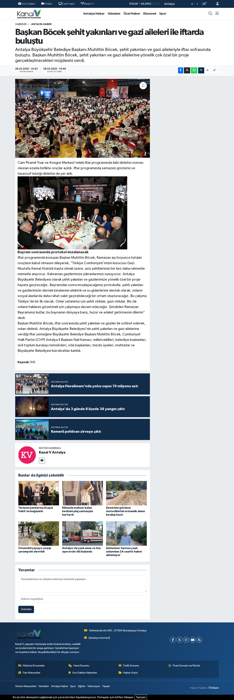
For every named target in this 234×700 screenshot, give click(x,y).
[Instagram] (186, 640)
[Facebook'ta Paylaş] (180, 70)
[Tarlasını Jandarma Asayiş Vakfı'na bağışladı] (38, 493)
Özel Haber (131, 13)
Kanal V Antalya (52, 452)
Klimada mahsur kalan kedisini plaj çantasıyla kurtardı (77, 511)
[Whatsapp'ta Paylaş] (194, 70)
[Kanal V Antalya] (27, 454)
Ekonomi (149, 13)
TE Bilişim (213, 687)
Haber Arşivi (130, 672)
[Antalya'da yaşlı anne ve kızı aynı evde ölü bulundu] (82, 533)
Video (48, 3)
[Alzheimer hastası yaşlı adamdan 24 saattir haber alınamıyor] (126, 533)
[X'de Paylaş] (187, 70)
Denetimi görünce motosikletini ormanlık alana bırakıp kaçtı (125, 511)
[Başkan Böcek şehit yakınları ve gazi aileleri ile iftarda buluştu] (82, 118)
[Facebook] (173, 640)
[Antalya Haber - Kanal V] (29, 14)
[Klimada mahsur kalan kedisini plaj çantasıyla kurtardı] (82, 493)
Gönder (26, 609)
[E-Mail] (42, 461)
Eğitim (81, 686)
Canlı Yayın (68, 3)
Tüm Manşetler (31, 672)
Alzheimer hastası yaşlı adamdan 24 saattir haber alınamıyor (124, 551)
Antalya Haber (94, 13)
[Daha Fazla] (201, 70)
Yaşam (106, 686)
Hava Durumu (81, 665)
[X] (179, 640)
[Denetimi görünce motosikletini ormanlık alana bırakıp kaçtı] (126, 493)
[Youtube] (193, 640)
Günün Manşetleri (26, 686)
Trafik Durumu (131, 665)
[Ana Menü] (217, 13)
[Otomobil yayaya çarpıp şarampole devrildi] (38, 533)
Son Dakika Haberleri (84, 672)
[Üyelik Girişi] (216, 4)
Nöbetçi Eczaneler (34, 665)
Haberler (21, 24)
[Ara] (210, 13)
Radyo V (89, 3)
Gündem (114, 13)
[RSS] (199, 640)
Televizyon (93, 686)
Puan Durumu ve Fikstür (186, 665)
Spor (162, 13)
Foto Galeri (28, 3)
